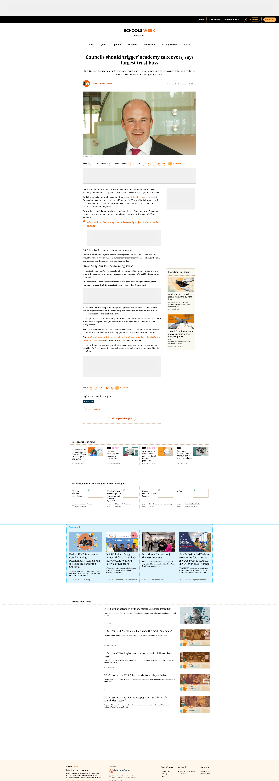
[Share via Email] (164, 164)
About (201, 19)
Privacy (164, 774)
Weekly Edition (169, 44)
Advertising (214, 19)
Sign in (255, 19)
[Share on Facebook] (149, 164)
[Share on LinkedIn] (159, 164)
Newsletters (205, 774)
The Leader (149, 44)
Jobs (103, 44)
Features (132, 44)
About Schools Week (186, 771)
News (91, 44)
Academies (88, 401)
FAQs (163, 776)
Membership (205, 771)
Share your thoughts (122, 418)
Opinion (117, 44)
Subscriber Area (231, 19)
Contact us (165, 771)
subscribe (270, 19)
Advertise (182, 774)
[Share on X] (154, 164)
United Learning (137, 197)
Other (187, 44)
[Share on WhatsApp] (143, 164)
